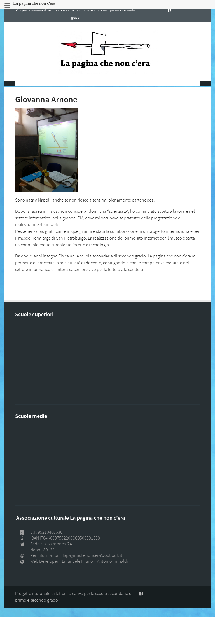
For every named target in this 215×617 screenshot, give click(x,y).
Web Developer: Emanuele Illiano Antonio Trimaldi (79, 561)
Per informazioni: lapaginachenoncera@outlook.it (76, 555)
